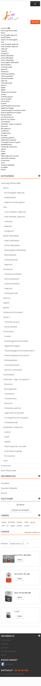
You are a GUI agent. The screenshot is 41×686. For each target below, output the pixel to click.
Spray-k (3, 94)
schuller (26, 526)
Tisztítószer (5, 131)
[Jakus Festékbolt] (10, 16)
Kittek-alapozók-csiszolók (10, 156)
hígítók (3, 87)
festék (19, 525)
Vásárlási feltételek (7, 165)
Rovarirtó (4, 135)
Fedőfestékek (5, 37)
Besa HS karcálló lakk (22, 593)
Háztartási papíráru (7, 138)
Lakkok (3, 149)
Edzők (3, 151)
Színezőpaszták (6, 67)
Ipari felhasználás (8, 470)
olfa (3, 525)
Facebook (9, 664)
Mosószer (4, 126)
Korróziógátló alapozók (9, 35)
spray (32, 522)
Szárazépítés (5, 122)
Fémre (3, 33)
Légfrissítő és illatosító (8, 140)
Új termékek (6, 640)
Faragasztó (5, 53)
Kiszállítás (4, 167)
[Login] (35, 3)
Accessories (6, 465)
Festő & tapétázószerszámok (11, 113)
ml (7, 525)
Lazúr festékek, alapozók (9, 44)
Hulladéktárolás (6, 144)
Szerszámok (5, 101)
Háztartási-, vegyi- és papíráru (11, 124)
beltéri (19, 522)
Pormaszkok (5, 160)
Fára (2, 42)
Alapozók (4, 69)
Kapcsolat (5, 647)
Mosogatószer (6, 129)
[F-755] (8, 615)
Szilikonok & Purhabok (9, 92)
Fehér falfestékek (7, 58)
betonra (3, 85)
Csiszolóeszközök (7, 117)
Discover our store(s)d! (20, 510)
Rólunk (3, 170)
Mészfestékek (6, 65)
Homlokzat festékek (8, 74)
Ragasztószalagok (7, 108)
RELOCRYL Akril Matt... (23, 555)
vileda (3, 522)
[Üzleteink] (20, 506)
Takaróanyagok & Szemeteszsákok (13, 110)
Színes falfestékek (7, 60)
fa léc (3, 163)
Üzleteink (4, 644)
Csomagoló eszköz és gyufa (10, 142)
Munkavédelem (6, 115)
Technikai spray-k (7, 97)
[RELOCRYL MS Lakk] (8, 578)
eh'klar (11, 522)
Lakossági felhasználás (9, 31)
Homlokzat (4, 72)
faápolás (4, 51)
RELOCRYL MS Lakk (22, 574)
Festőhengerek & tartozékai (10, 106)
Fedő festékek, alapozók (9, 46)
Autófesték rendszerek (9, 147)
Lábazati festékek (7, 78)
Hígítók (3, 154)
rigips (12, 525)
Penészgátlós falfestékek (10, 62)
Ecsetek (3, 103)
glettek (3, 90)
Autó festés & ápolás (8, 158)
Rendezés (4, 544)
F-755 (16, 611)
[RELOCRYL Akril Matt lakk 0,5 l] (8, 559)
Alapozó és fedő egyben (9, 40)
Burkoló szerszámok (8, 119)
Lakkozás (4, 49)
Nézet (19, 559)
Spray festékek (6, 99)
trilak (26, 522)
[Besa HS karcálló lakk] (8, 596)
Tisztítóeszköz (6, 133)
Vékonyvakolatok (7, 76)
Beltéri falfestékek (7, 56)
